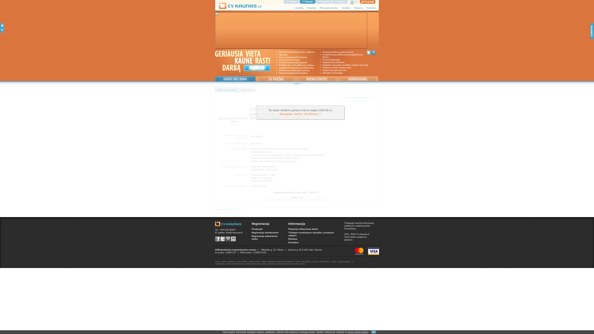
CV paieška (276, 79)
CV (292, 1)
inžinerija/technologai (289, 60)
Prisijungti (257, 229)
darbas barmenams (285, 264)
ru (352, 4)
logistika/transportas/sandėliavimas (296, 67)
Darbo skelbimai (235, 79)
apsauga (283, 54)
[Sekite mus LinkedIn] (374, 53)
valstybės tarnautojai (332, 73)
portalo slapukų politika (358, 332)
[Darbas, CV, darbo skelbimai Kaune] (240, 8)
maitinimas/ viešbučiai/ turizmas (294, 70)
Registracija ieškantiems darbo (265, 237)
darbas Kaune (254, 262)
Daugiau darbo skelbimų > (300, 114)
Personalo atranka (329, 8)
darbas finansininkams (285, 262)
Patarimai (311, 8)
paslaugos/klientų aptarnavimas (337, 52)
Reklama (358, 8)
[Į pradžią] (2, 25)
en (352, 2)
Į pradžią (299, 8)
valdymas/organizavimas (334, 70)
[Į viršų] (2, 30)
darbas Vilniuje (241, 262)
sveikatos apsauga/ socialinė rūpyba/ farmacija (343, 65)
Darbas (218, 262)
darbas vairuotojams (303, 262)
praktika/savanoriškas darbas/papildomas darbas (342, 55)
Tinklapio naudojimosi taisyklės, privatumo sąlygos (311, 234)
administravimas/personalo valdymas (297, 52)
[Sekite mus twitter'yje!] (369, 53)
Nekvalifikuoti (317, 79)
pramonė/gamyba (331, 59)
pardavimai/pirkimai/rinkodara (293, 73)
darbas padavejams (269, 264)
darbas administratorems (235, 264)
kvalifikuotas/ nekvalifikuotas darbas (296, 65)
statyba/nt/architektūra (333, 62)
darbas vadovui (299, 264)
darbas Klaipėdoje (268, 262)
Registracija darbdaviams (265, 232)
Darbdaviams (357, 79)
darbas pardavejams (253, 264)
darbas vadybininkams (321, 262)
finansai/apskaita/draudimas (293, 57)
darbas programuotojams (341, 262)
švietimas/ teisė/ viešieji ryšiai (336, 67)
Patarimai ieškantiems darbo (303, 229)
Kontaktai (371, 8)
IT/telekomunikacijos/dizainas (293, 62)
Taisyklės (346, 8)
